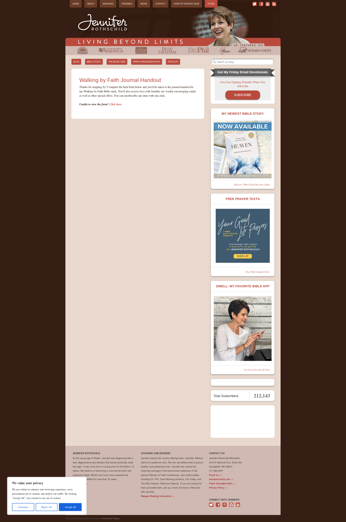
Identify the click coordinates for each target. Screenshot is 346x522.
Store (211, 4)
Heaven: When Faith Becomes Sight (252, 184)
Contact (160, 4)
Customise (23, 507)
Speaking (108, 4)
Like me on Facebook (261, 4)
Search (214, 62)
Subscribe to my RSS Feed (274, 4)
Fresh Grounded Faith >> (222, 483)
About (90, 4)
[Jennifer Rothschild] (173, 23)
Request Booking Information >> (158, 496)
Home (75, 4)
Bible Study (94, 61)
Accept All (70, 507)
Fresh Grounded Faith (146, 61)
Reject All (46, 507)
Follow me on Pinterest (224, 506)
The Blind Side (116, 61)
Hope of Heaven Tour (186, 4)
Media (143, 4)
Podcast (173, 61)
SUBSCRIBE (242, 94)
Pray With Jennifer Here (258, 271)
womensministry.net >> (221, 479)
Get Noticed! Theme (110, 518)
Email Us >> (215, 475)
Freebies (127, 4)
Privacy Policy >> (218, 487)
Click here (115, 104)
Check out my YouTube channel (267, 4)
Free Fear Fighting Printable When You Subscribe (242, 84)
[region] (46, 496)
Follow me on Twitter (254, 4)
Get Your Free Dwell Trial (257, 369)
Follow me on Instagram (231, 506)
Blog (76, 61)
